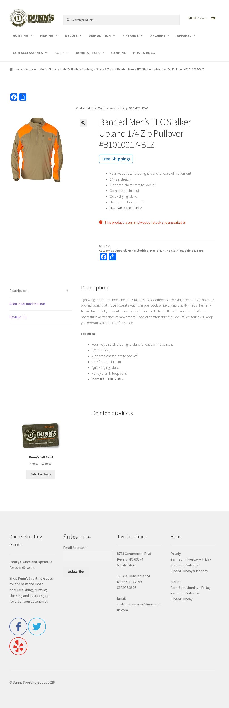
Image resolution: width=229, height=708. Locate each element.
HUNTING (20, 35)
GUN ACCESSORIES (28, 52)
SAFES (59, 52)
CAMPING (118, 52)
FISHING (46, 35)
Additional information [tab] (27, 303)
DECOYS (71, 35)
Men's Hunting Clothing (78, 69)
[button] (83, 123)
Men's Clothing (49, 69)
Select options (41, 474)
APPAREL (184, 35)
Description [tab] (18, 290)
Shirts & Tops (105, 69)
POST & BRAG (144, 52)
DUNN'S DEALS (88, 52)
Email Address (75, 547)
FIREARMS (131, 35)
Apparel (31, 69)
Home (18, 69)
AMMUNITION (100, 35)
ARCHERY (157, 35)
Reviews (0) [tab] (18, 317)
